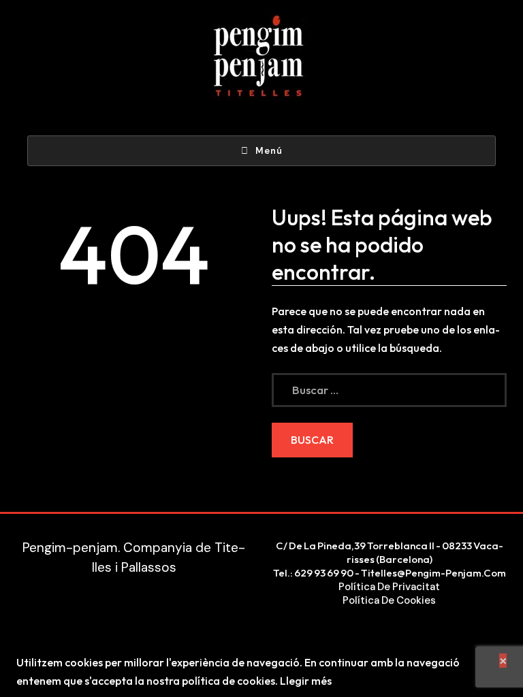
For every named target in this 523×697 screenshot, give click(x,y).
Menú (269, 151)
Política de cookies (389, 600)
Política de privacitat (389, 587)
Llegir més (306, 680)
